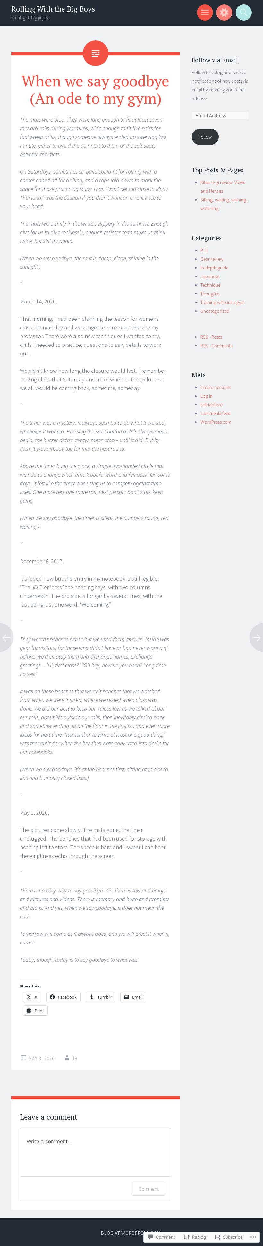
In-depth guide (214, 268)
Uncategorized (214, 311)
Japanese (209, 276)
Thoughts (209, 294)
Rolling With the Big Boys (53, 9)
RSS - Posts (211, 337)
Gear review (211, 259)
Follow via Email (215, 60)
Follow (205, 137)
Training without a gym (222, 302)
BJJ (204, 250)
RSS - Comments (216, 346)
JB (75, 1058)
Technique (210, 285)
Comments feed (215, 413)
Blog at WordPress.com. (131, 1233)
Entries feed (211, 405)
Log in (206, 396)
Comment (149, 1188)
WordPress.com (215, 422)
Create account (215, 387)
